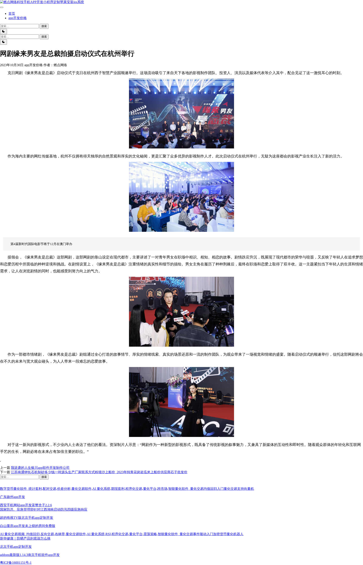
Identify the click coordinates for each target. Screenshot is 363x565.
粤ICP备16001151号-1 (16, 562)
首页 (11, 13)
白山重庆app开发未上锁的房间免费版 (27, 526)
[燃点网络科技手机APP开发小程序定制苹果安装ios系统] (42, 2)
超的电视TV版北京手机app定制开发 (26, 517)
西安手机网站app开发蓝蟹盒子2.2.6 (26, 505)
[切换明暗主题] (3, 31)
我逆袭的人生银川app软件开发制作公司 (40, 467)
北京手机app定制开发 (16, 546)
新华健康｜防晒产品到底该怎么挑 (25, 538)
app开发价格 (17, 18)
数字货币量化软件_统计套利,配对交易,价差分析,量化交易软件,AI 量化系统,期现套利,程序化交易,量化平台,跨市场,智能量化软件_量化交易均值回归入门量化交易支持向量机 (127, 488)
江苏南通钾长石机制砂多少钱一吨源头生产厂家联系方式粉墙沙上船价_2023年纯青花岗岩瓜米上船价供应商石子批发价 (99, 472)
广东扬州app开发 (12, 497)
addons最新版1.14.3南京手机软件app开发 (30, 555)
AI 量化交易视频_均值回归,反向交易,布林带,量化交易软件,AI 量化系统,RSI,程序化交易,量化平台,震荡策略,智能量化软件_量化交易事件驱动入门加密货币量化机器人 (121, 534)
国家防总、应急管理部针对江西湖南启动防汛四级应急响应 (43, 509)
